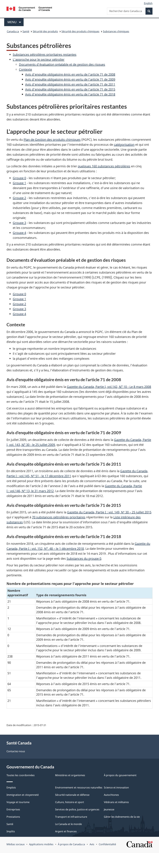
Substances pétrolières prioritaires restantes (44, 54)
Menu (15, 22)
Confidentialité (107, 844)
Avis (92, 844)
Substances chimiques (116, 31)
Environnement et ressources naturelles (78, 787)
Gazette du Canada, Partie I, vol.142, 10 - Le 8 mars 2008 (109, 387)
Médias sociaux (16, 844)
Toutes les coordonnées (21, 775)
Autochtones (111, 795)
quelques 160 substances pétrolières (104, 166)
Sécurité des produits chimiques (80, 31)
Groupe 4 (19, 233)
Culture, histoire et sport (69, 802)
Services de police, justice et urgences (77, 809)
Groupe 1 (19, 183)
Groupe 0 (19, 178)
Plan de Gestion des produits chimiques (52, 139)
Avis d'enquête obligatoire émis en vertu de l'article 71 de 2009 (70, 79)
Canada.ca (13, 31)
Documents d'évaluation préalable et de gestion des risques (62, 64)
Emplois (11, 787)
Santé (26, 31)
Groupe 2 (19, 198)
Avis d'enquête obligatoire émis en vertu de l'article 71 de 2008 (70, 74)
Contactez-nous (16, 751)
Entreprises (13, 809)
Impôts (11, 831)
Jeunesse (109, 809)
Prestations (13, 816)
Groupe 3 (19, 223)
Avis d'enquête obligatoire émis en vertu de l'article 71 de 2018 (70, 94)
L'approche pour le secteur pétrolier (38, 59)
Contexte (25, 69)
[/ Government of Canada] (29, 9)
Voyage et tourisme (18, 802)
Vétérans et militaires (116, 802)
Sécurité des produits (45, 31)
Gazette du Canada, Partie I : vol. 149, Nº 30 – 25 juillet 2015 (109, 512)
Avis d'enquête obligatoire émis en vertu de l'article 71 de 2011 (70, 84)
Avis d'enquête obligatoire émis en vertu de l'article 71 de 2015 (70, 89)
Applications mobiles (41, 844)
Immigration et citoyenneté (23, 795)
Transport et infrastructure (71, 816)
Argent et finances (66, 831)
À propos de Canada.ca (71, 844)
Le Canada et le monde (68, 824)
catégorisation (124, 144)
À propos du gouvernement (120, 775)
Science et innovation (116, 787)
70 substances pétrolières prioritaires (58, 517)
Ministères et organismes (70, 775)
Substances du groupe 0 (84, 558)
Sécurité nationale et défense (72, 795)
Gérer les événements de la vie (122, 816)
